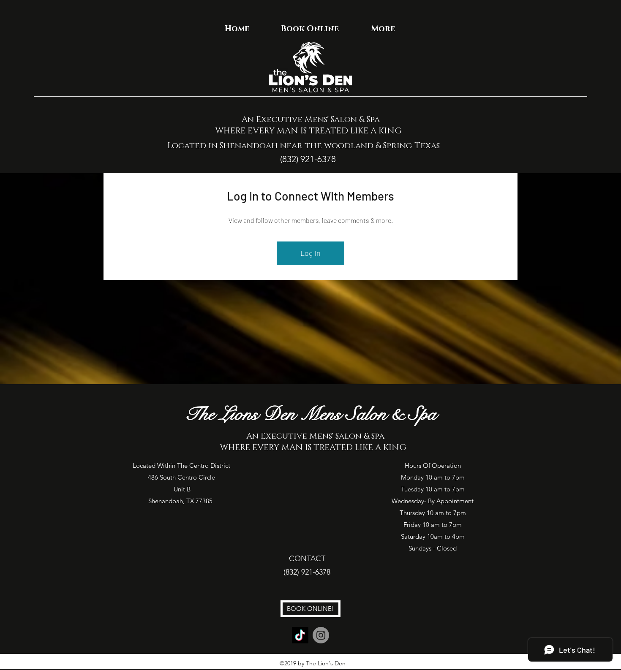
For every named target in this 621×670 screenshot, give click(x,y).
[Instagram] (321, 635)
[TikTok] (300, 635)
